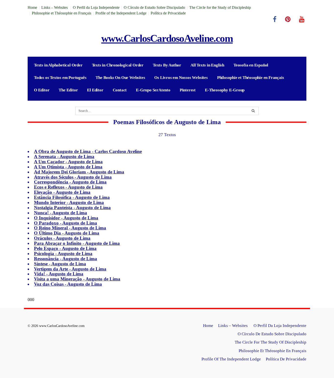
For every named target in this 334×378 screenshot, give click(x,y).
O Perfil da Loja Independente (96, 7)
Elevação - (62, 192)
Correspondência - (70, 181)
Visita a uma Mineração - (77, 278)
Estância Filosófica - (72, 197)
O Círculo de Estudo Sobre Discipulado (154, 7)
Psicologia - (63, 253)
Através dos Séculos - (73, 177)
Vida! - (58, 273)
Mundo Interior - (69, 202)
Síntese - (60, 263)
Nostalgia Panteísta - (72, 207)
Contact (120, 90)
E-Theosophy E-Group (225, 90)
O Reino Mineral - (70, 227)
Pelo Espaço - (65, 248)
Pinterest (188, 90)
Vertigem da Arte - (70, 268)
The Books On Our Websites (120, 77)
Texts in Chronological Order (118, 65)
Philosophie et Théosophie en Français (61, 13)
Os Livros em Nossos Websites (181, 77)
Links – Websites (55, 7)
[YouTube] (301, 19)
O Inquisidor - (66, 217)
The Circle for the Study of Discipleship (220, 7)
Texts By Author (167, 65)
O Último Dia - (66, 233)
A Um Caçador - (68, 161)
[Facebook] (275, 19)
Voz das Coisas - (68, 284)
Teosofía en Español (251, 65)
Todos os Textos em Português (60, 77)
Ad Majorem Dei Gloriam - (79, 171)
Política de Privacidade (168, 13)
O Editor (41, 90)
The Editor (68, 90)
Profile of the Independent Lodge (120, 13)
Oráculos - (62, 238)
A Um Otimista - (68, 166)
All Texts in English (207, 65)
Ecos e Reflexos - (68, 187)
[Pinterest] (287, 19)
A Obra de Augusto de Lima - (88, 151)
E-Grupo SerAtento (153, 90)
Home (32, 7)
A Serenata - (64, 156)
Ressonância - (65, 258)
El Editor (95, 90)
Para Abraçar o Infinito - (77, 243)
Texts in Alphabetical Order (58, 65)
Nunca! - (60, 212)
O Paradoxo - (65, 223)
